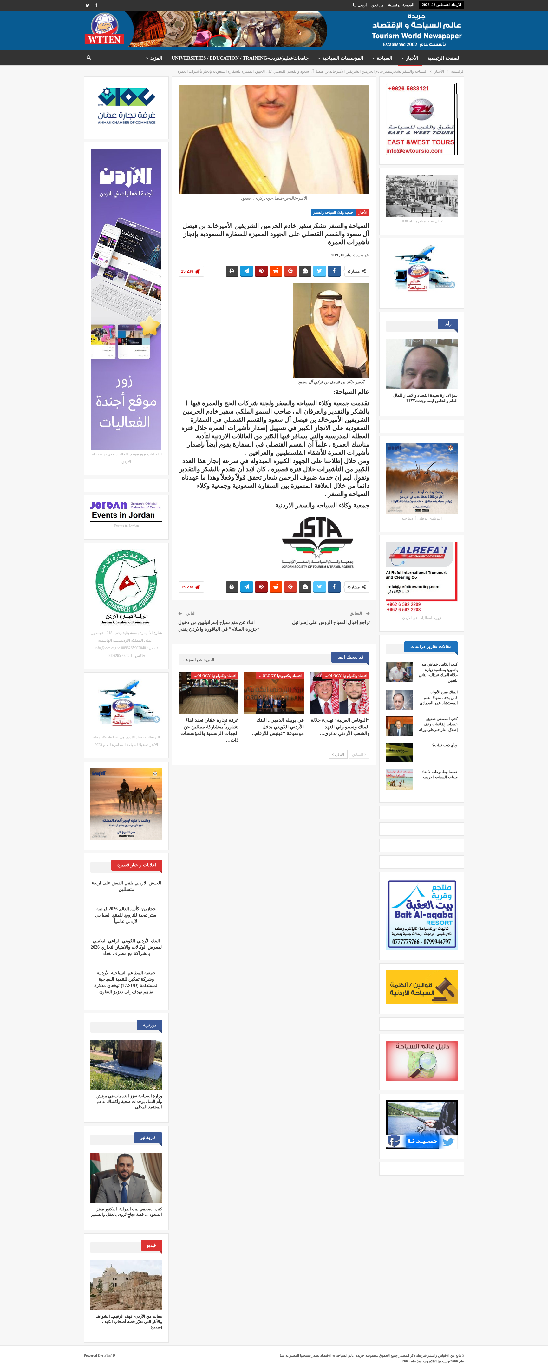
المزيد (156, 58)
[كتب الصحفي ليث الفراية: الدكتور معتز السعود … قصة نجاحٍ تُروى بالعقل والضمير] (126, 1178)
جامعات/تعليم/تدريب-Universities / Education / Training (240, 58)
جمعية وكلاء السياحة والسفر (333, 212)
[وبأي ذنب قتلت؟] (399, 753)
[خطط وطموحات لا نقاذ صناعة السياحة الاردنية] (399, 779)
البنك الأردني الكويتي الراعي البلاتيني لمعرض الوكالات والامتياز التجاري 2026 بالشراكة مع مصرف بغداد (126, 947)
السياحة (384, 58)
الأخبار (412, 58)
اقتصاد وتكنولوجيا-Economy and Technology (344, 676)
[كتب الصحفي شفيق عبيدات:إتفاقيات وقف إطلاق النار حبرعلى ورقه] (399, 726)
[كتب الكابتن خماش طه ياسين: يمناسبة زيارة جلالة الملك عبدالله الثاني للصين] (399, 672)
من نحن (377, 5)
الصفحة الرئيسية (401, 5)
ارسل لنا (360, 5)
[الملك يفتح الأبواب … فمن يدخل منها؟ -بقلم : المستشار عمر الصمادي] (399, 700)
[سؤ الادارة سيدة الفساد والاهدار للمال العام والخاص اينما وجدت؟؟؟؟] (422, 364)
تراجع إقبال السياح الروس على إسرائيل (331, 622)
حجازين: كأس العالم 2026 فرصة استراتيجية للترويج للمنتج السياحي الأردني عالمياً (126, 915)
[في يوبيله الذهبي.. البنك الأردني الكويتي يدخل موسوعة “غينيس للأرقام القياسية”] (274, 693)
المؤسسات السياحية (342, 58)
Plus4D (109, 1355)
